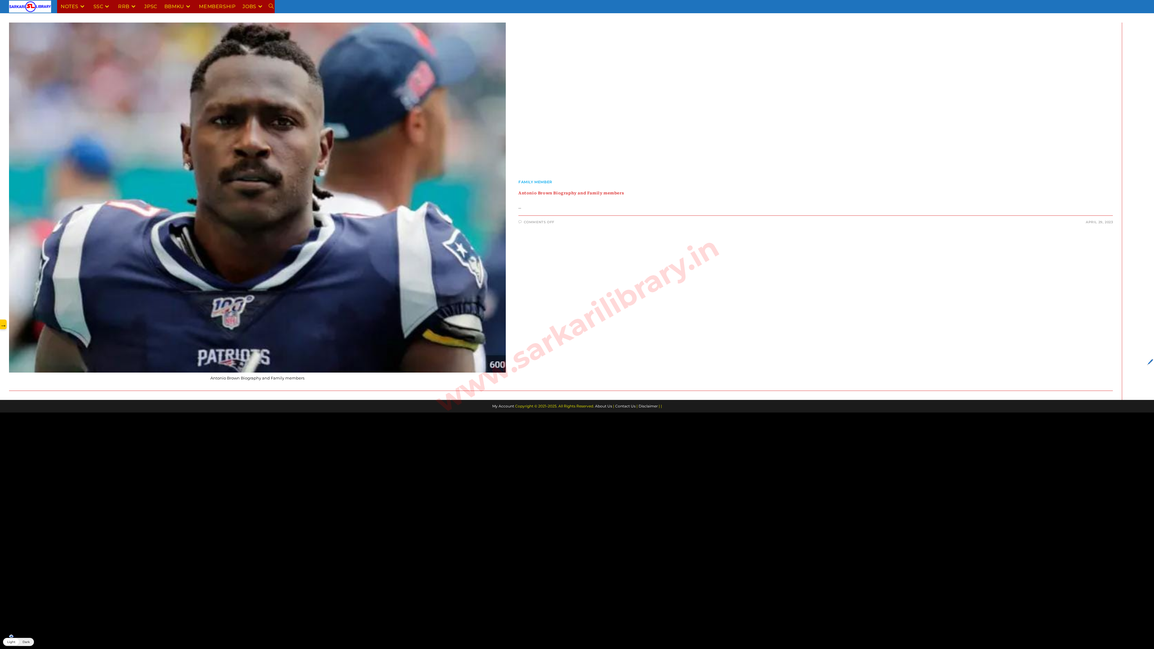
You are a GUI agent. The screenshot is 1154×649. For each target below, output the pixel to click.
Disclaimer (648, 406)
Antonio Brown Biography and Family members (571, 193)
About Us (603, 406)
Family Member (535, 182)
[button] (18, 642)
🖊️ (1150, 362)
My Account (503, 406)
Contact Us (625, 406)
